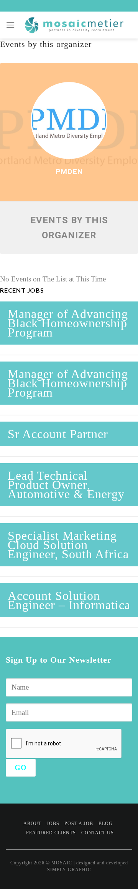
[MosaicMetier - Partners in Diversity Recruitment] (74, 25)
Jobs (53, 823)
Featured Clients (51, 832)
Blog (106, 823)
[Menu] (10, 24)
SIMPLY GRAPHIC (69, 869)
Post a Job (78, 823)
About (32, 823)
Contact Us (97, 832)
